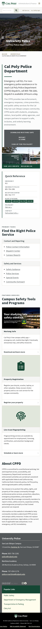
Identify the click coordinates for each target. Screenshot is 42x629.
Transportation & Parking (14, 604)
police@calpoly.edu (9, 556)
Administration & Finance (27, 3)
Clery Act (7, 608)
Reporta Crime (22, 138)
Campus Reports (13, 255)
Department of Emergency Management (20, 599)
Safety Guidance (13, 269)
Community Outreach (15, 281)
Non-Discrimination (34, 626)
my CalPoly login (35, 10)
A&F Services (25, 10)
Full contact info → (11, 213)
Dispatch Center (13, 251)
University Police (18, 41)
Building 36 (15, 547)
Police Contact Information (18, 246)
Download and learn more (14, 352)
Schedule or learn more (13, 453)
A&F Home (4, 54)
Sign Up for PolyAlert (22, 144)
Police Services (12, 273)
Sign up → (8, 207)
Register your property (13, 402)
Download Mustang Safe (22, 132)
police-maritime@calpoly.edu (13, 574)
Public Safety (13, 37)
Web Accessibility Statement (18, 626)
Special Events (12, 277)
